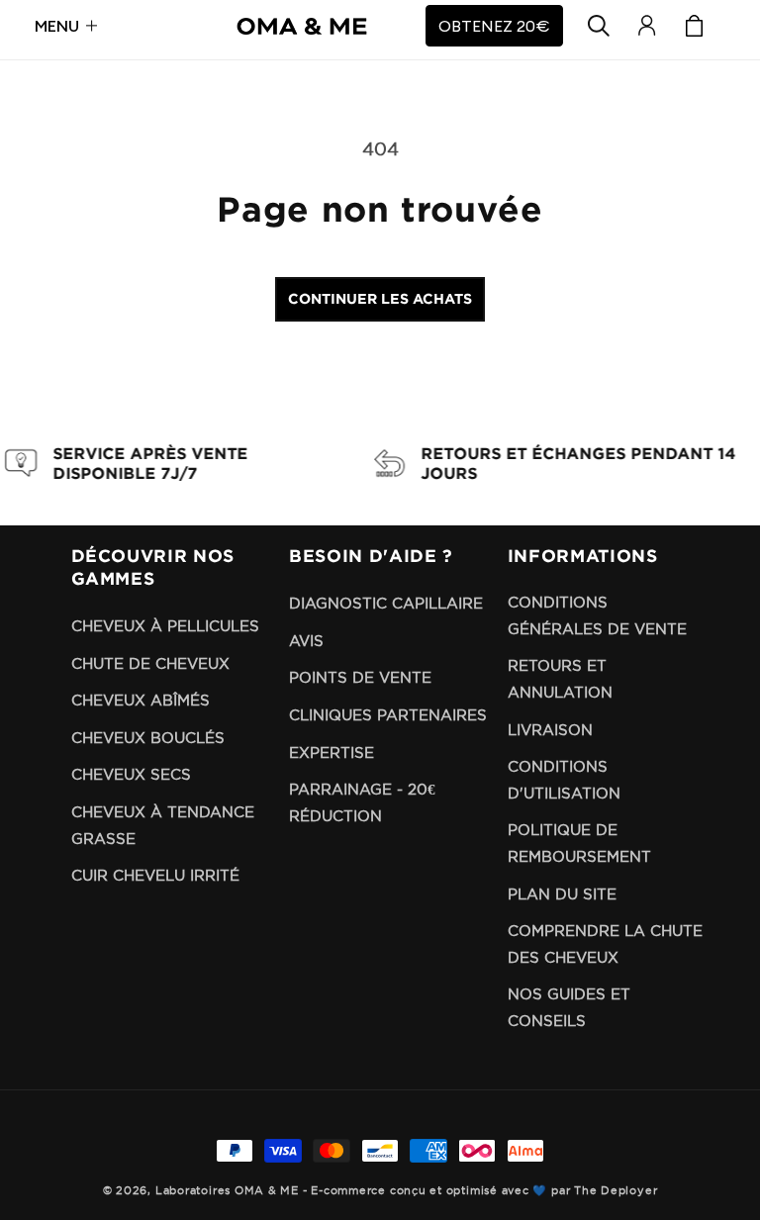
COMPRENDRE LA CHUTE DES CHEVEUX (605, 944)
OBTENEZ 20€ (494, 26)
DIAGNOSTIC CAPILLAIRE (386, 603)
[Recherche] (598, 25)
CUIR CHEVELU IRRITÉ (155, 875)
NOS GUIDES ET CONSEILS (569, 1007)
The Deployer (615, 1190)
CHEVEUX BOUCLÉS (148, 737)
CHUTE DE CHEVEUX (150, 663)
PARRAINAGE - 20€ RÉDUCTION (362, 802)
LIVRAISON (550, 729)
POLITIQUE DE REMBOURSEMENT (579, 843)
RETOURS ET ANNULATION (560, 679)
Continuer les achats (380, 298)
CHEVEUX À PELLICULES (165, 625)
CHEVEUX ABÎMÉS (140, 700)
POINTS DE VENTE (360, 677)
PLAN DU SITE (562, 894)
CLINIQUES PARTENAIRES (388, 714)
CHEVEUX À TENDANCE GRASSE (162, 825)
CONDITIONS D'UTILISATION (564, 779)
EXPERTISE (331, 752)
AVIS (306, 640)
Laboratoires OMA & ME (227, 1190)
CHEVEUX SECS (131, 774)
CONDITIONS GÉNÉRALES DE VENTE (597, 615)
